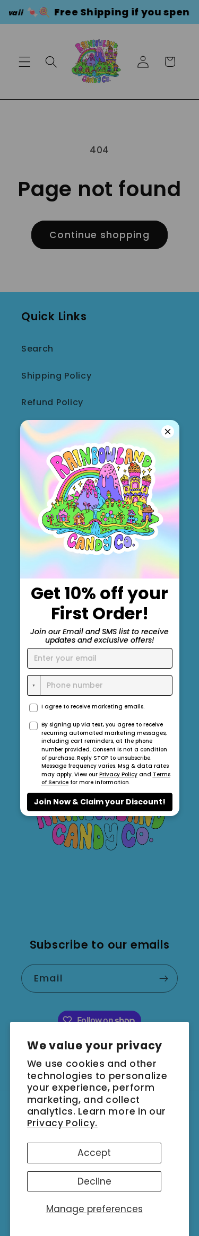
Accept (94, 1152)
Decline (94, 1181)
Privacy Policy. (62, 1123)
